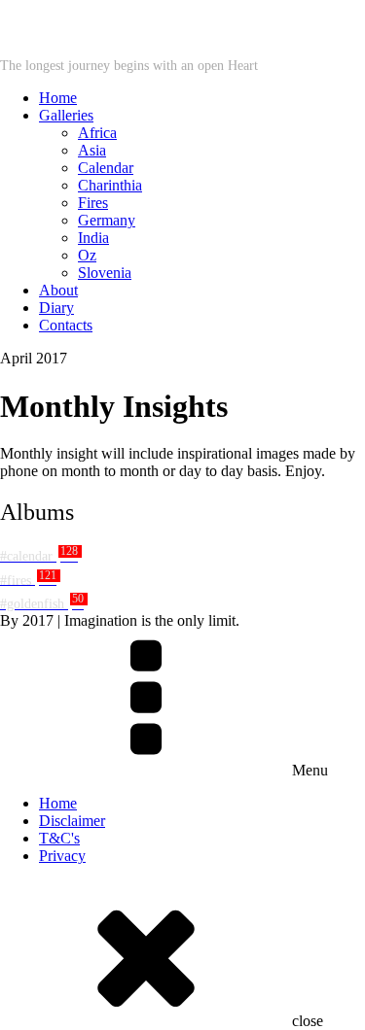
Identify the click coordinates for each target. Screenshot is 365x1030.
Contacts (65, 325)
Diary (56, 307)
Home (58, 97)
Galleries (66, 115)
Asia (92, 150)
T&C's (59, 838)
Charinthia (110, 185)
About (58, 290)
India (93, 237)
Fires (93, 202)
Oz (87, 255)
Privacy (62, 855)
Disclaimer (72, 820)
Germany (106, 220)
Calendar (105, 167)
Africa (97, 132)
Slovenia (104, 272)
